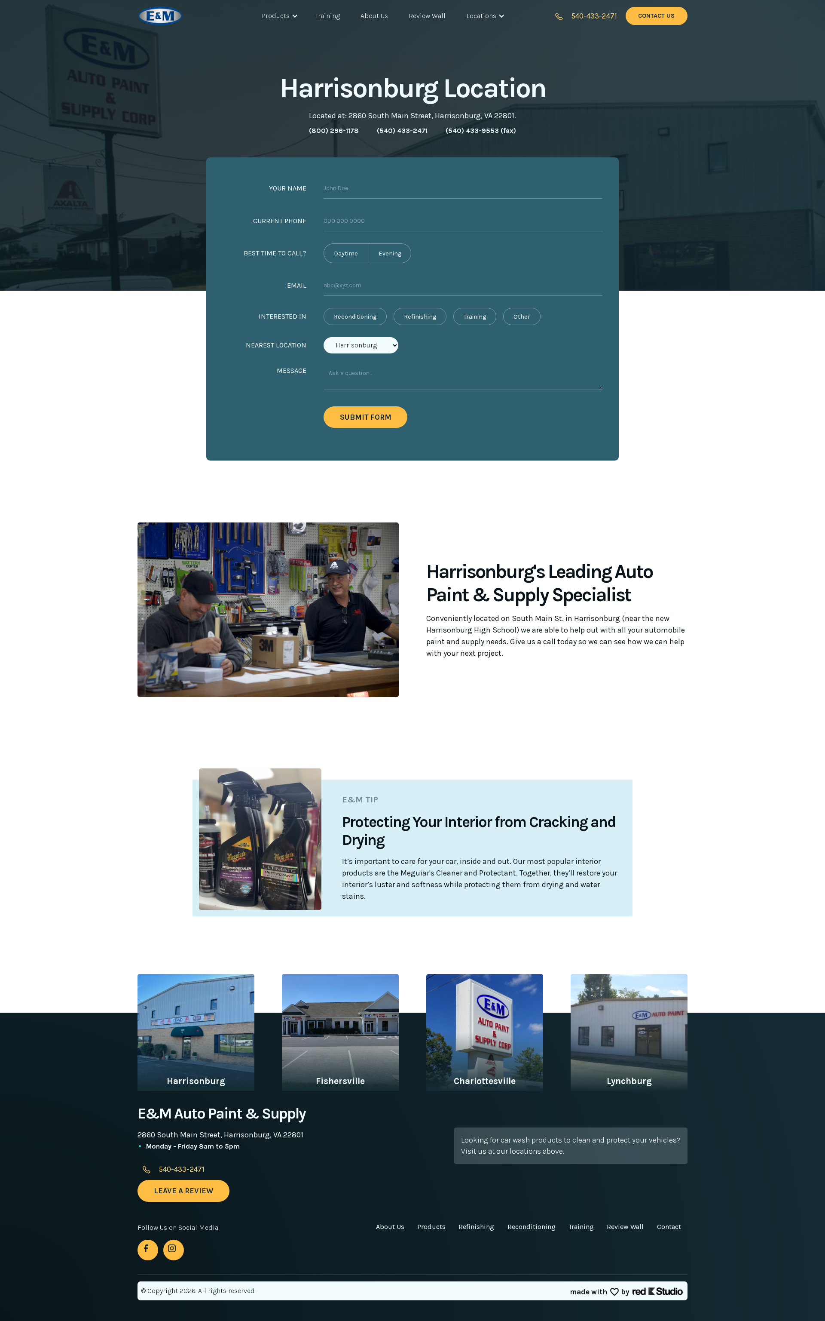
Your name (287, 188)
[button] (278, 16)
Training (327, 16)
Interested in (282, 316)
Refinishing (476, 1227)
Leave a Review (184, 1190)
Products (431, 1227)
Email (296, 285)
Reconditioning (531, 1227)
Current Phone (279, 221)
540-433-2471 (594, 16)
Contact (669, 1227)
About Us (374, 16)
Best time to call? (275, 253)
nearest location (276, 345)
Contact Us (656, 15)
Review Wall (427, 16)
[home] (175, 16)
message (291, 370)
